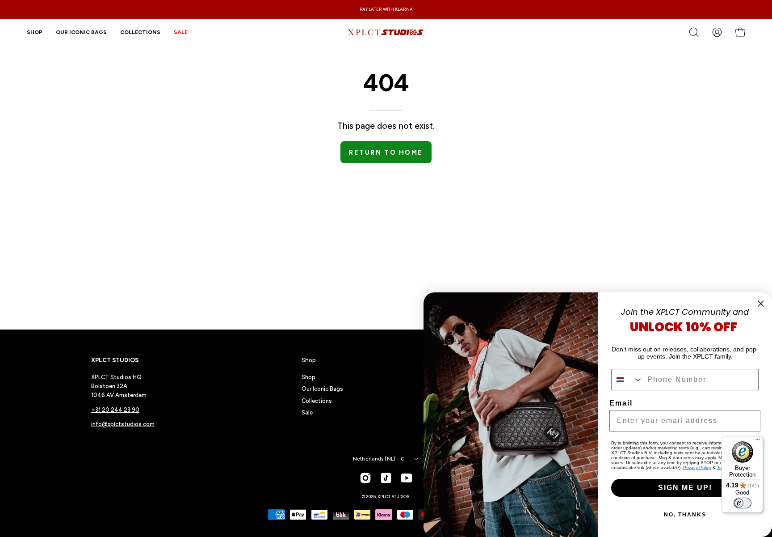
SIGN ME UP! (685, 487)
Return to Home (386, 152)
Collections (317, 400)
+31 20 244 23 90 (115, 409)
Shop (309, 360)
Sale (307, 412)
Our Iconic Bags (322, 388)
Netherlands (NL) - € (378, 459)
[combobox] (627, 379)
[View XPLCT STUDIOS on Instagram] (365, 478)
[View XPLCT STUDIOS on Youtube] (406, 478)
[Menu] (757, 441)
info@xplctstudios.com (123, 424)
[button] (140, 32)
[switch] (742, 503)
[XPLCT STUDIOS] (386, 32)
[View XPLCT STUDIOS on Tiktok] (386, 478)
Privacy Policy (697, 467)
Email (621, 403)
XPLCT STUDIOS (393, 496)
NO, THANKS (685, 515)
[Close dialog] (761, 303)
